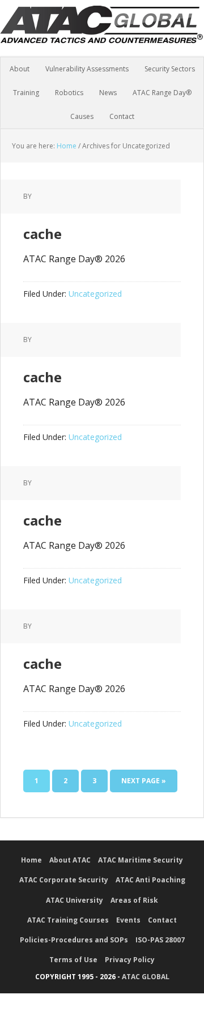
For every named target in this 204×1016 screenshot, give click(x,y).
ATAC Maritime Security (140, 860)
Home (31, 860)
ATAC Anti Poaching (150, 880)
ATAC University (74, 900)
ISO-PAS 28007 (160, 940)
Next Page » (143, 781)
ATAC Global (102, 34)
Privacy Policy (130, 959)
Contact (162, 920)
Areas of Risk (134, 900)
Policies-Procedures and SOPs (74, 940)
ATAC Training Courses (68, 920)
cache (42, 233)
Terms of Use (73, 959)
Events (128, 920)
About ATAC (70, 860)
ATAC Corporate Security (63, 880)
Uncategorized (95, 293)
